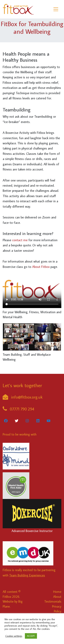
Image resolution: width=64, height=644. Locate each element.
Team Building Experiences (27, 575)
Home (57, 591)
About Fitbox (41, 266)
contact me (20, 240)
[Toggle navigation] (55, 9)
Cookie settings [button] (13, 636)
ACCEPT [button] (31, 635)
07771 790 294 (22, 408)
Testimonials (52, 601)
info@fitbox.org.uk (26, 397)
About (57, 596)
